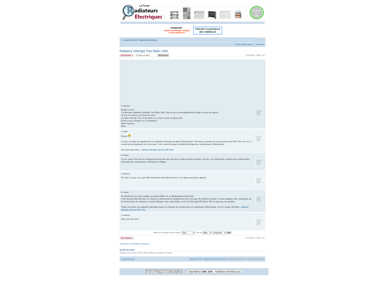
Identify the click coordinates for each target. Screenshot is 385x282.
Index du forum (129, 259)
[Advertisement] (192, 81)
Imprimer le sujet (257, 39)
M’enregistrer (248, 44)
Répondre (123, 54)
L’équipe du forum (195, 259)
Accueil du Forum (131, 40)
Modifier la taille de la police (262, 39)
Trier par (199, 232)
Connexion (260, 44)
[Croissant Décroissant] (222, 232)
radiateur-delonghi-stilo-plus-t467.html (157, 150)
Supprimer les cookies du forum (215, 259)
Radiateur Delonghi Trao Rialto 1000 (144, 51)
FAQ (238, 44)
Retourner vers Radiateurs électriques (135, 244)
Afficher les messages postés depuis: (167, 232)
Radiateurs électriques (148, 40)
